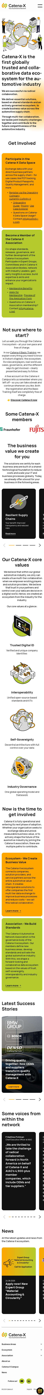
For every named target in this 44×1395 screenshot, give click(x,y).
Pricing (25, 205)
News (4, 1372)
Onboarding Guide (19, 204)
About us (6, 1361)
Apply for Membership (16, 294)
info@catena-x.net (21, 310)
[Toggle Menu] (40, 6)
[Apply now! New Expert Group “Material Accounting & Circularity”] (19, 1280)
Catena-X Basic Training (23, 352)
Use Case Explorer (23, 207)
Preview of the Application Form (22, 297)
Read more (11, 533)
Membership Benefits (20, 288)
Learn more (12, 910)
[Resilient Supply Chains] (19, 514)
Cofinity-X (25, 198)
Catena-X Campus (10, 1366)
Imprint (29, 1389)
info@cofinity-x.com (25, 220)
